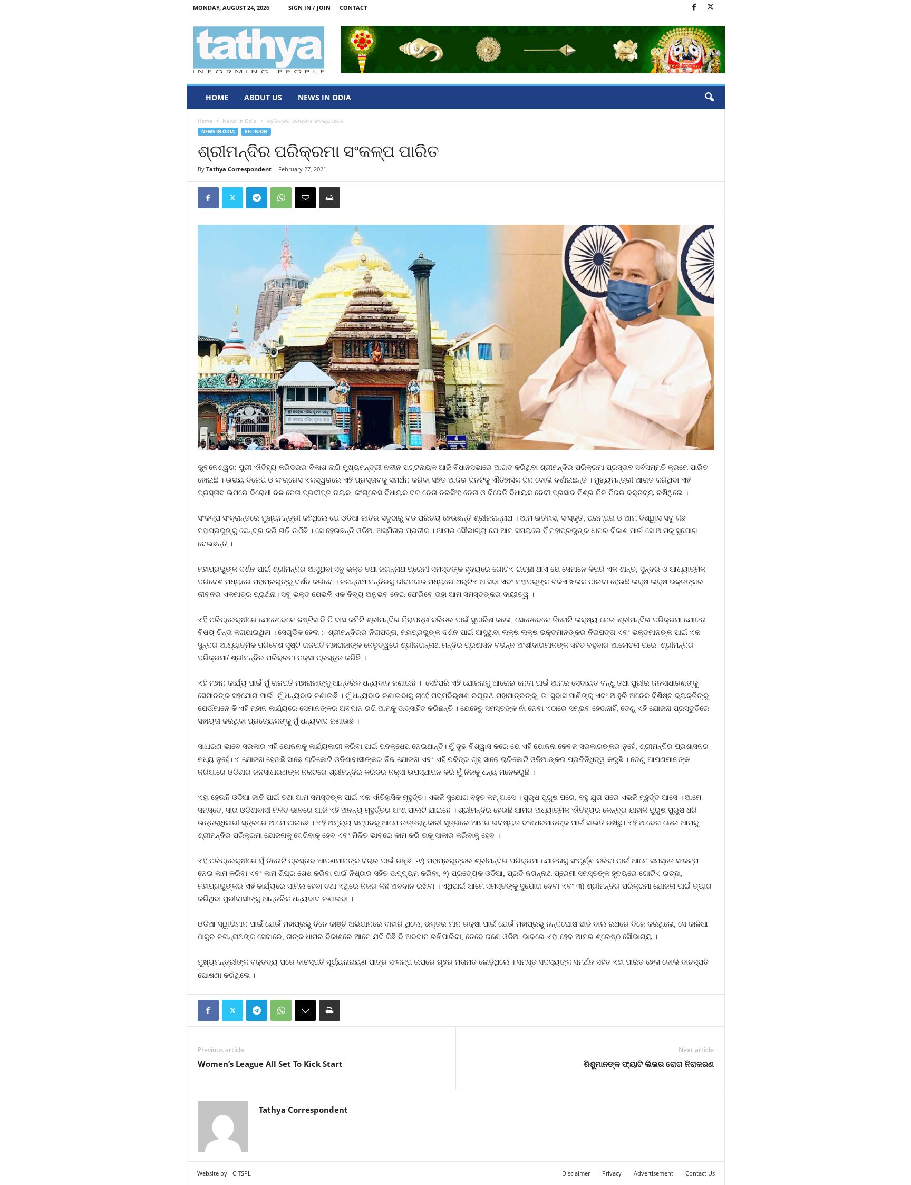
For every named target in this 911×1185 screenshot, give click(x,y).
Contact (353, 8)
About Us (263, 97)
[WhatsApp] (281, 197)
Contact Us (700, 1173)
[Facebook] (694, 7)
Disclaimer (576, 1173)
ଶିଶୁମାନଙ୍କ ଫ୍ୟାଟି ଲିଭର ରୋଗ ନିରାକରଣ (649, 1063)
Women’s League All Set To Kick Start (270, 1063)
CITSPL (241, 1173)
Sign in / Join (309, 8)
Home (217, 97)
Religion (256, 131)
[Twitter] (710, 7)
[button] (709, 97)
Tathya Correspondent (239, 169)
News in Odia (324, 97)
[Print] (329, 197)
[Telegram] (256, 197)
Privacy (612, 1173)
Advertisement (653, 1173)
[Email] (305, 197)
